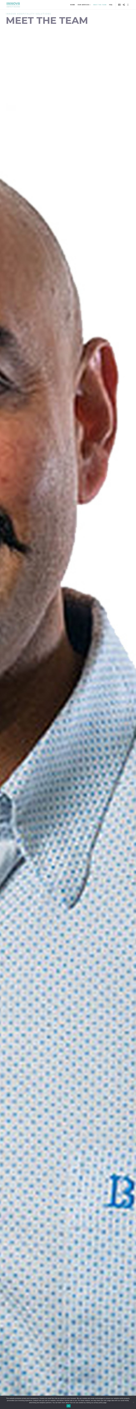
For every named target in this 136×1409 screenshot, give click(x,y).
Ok (68, 1406)
